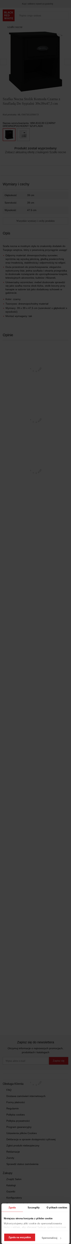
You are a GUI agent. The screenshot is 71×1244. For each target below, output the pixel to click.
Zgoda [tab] (12, 1207)
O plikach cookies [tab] (57, 1207)
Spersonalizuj (49, 1238)
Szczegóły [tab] (34, 1207)
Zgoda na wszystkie (20, 1237)
